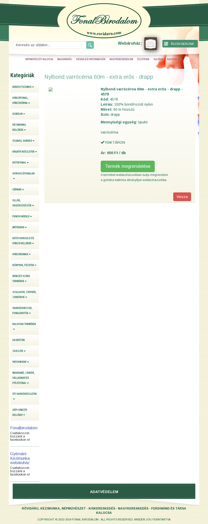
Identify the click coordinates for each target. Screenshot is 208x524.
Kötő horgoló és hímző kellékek (23, 241)
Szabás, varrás (22, 140)
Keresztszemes (21, 87)
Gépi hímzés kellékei (19, 412)
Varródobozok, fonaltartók (22, 311)
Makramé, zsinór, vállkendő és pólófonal (23, 377)
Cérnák (17, 189)
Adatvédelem (104, 492)
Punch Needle (20, 216)
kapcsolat (173, 59)
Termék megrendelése (127, 166)
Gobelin (17, 113)
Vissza (182, 197)
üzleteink (143, 59)
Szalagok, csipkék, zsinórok (24, 295)
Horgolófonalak (23, 173)
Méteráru (18, 227)
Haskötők (18, 340)
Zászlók (17, 351)
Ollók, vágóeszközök (21, 203)
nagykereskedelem (121, 59)
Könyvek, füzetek (23, 265)
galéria (158, 59)
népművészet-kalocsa (39, 59)
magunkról (64, 59)
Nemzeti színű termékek (21, 279)
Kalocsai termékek (24, 324)
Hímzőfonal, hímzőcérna (20, 100)
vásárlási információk (91, 59)
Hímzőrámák (20, 254)
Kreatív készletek (23, 151)
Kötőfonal (19, 162)
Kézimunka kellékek (19, 127)
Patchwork (19, 362)
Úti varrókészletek (24, 393)
